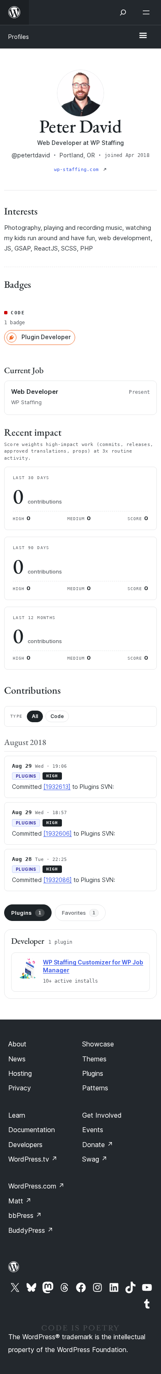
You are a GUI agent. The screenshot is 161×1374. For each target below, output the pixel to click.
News (17, 1059)
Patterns (95, 1088)
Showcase (98, 1044)
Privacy (19, 1088)
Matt (19, 1201)
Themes (94, 1059)
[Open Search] (123, 12)
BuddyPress (30, 1230)
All (35, 716)
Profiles (18, 36)
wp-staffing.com (78, 169)
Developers (25, 1144)
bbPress (25, 1215)
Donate (97, 1144)
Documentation (31, 1130)
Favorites (78, 912)
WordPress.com (36, 1186)
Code (57, 716)
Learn (16, 1115)
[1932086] (57, 879)
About (17, 1044)
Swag (94, 1159)
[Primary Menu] (142, 36)
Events (92, 1130)
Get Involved (102, 1115)
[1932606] (57, 833)
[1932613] (57, 786)
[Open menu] (148, 12)
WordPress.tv (32, 1159)
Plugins (26, 912)
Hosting (20, 1073)
